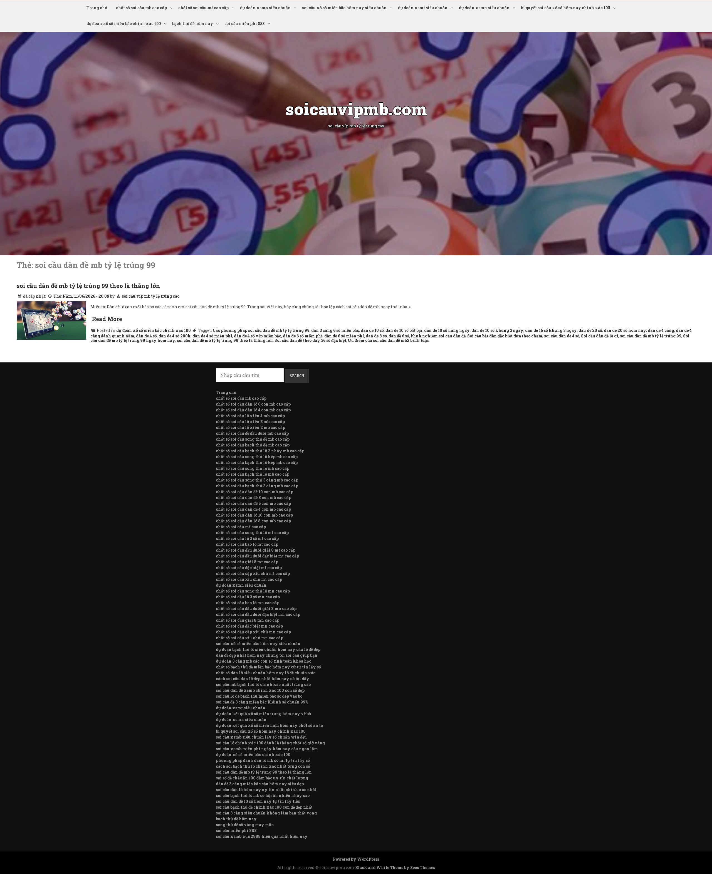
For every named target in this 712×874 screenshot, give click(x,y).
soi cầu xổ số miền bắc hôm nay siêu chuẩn (344, 7)
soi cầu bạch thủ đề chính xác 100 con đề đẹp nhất (264, 807)
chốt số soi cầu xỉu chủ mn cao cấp (249, 637)
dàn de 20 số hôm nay (625, 330)
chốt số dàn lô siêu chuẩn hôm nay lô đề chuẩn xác (265, 672)
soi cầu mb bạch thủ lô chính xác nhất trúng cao (263, 684)
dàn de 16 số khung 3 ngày (551, 330)
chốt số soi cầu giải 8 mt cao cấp (247, 561)
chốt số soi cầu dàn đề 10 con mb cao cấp (254, 491)
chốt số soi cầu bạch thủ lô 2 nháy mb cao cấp (260, 450)
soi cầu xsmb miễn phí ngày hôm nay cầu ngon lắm (267, 748)
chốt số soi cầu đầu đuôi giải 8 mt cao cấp (255, 550)
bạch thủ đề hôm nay (192, 23)
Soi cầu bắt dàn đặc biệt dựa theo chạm (504, 336)
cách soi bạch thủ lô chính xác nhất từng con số (263, 766)
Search (297, 375)
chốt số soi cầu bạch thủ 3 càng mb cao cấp (257, 485)
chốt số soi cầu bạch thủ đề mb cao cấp (253, 445)
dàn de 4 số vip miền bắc (257, 336)
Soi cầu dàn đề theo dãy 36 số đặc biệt (310, 340)
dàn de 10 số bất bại (403, 330)
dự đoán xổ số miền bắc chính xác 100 (123, 23)
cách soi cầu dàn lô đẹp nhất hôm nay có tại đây (262, 678)
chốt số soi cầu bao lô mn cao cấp (247, 602)
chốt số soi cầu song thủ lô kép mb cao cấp (257, 456)
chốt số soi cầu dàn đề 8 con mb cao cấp (253, 497)
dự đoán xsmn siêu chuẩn (265, 7)
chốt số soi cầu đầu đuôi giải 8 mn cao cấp (256, 608)
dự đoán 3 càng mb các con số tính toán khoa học (263, 661)
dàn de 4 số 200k (175, 336)
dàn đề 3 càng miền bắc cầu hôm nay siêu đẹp (260, 783)
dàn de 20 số (590, 330)
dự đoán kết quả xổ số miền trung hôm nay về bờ (263, 713)
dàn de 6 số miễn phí (344, 336)
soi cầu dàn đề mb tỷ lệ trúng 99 (650, 336)
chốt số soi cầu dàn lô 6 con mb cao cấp (253, 404)
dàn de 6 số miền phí (303, 336)
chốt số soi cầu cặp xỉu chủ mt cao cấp (253, 573)
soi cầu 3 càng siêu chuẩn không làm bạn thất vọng (266, 813)
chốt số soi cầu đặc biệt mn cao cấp (249, 626)
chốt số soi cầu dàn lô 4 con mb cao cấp (253, 410)
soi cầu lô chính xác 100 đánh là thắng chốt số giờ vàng (270, 742)
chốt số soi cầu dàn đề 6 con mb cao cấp (253, 503)
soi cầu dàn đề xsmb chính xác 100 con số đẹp (260, 690)
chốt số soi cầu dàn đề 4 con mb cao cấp (253, 509)
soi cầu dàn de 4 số (561, 336)
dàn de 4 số (146, 336)
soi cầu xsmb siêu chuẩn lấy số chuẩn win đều (261, 737)
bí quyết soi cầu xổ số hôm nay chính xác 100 (565, 7)
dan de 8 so (376, 336)
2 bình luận (418, 340)
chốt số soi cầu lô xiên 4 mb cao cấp (250, 415)
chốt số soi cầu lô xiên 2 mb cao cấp (250, 427)
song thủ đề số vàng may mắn (245, 824)
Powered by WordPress (356, 859)
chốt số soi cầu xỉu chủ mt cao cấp (249, 579)
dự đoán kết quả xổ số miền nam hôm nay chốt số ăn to (269, 725)
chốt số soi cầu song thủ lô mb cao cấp (252, 468)
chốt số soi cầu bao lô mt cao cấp (247, 544)
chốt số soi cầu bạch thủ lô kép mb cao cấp (257, 462)
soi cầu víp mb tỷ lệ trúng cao (150, 296)
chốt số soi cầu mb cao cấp (141, 7)
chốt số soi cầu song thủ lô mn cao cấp (253, 591)
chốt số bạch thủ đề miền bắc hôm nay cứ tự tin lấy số (268, 667)
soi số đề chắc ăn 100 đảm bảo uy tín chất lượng (262, 778)
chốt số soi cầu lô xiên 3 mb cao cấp (250, 421)
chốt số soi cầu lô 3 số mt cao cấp (247, 538)
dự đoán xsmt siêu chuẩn (423, 7)
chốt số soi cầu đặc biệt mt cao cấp (249, 567)
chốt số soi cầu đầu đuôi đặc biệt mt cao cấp (257, 556)
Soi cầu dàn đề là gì (599, 336)
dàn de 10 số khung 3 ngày (497, 330)
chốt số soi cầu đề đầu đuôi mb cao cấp (252, 433)
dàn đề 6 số (399, 336)
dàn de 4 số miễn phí (212, 336)
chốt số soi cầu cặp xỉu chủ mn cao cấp (253, 631)
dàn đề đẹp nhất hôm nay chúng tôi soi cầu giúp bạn (266, 655)
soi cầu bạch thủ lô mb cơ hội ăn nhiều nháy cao (263, 795)
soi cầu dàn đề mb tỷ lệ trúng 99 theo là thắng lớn (88, 286)
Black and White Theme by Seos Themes (395, 867)
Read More (107, 318)
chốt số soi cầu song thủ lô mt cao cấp (252, 532)
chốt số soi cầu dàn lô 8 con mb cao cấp (253, 521)
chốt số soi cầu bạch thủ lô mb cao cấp (252, 474)
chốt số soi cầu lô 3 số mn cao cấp (248, 596)
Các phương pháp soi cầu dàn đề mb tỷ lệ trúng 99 (261, 330)
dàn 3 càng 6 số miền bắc (335, 330)
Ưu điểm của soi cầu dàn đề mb (377, 340)
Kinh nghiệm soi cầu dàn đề (438, 336)
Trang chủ (96, 7)
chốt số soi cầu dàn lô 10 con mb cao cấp (254, 515)
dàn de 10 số (372, 330)
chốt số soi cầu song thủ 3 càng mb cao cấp (257, 480)
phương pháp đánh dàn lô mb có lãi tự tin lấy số (263, 760)
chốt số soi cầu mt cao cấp (203, 7)
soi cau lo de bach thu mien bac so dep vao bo (259, 696)
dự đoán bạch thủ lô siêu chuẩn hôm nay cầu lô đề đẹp (268, 649)
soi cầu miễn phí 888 (244, 23)
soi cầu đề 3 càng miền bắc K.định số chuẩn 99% (262, 702)
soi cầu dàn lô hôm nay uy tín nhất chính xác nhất (266, 789)
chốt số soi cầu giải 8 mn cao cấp (247, 620)
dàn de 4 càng (661, 330)
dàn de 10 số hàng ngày (447, 330)
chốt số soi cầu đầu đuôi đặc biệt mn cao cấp (258, 614)
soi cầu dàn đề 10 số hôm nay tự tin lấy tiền (258, 801)
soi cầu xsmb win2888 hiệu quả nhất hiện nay (262, 836)
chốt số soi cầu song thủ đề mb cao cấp (253, 439)
